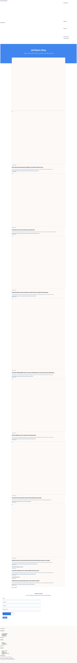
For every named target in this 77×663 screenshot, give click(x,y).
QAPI (12, 438)
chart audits (27, 438)
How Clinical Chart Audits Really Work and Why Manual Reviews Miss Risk (26, 497)
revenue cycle (37, 233)
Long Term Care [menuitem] (4, 644)
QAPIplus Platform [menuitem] (5, 633)
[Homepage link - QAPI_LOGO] (2, 655)
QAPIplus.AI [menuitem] (4, 635)
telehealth (26, 376)
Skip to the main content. (3, 0)
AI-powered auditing (27, 233)
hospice (18, 170)
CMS (12, 376)
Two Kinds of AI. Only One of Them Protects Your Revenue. (23, 229)
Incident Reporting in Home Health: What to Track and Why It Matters (25, 580)
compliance (20, 501)
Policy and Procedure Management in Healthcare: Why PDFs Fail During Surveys (27, 167)
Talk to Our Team (66, 36)
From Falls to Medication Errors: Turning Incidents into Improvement (25, 570)
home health (20, 170)
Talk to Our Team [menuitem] (4, 650)
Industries (65, 21)
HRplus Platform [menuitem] (4, 634)
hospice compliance (32, 233)
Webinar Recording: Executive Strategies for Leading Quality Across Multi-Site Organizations (30, 292)
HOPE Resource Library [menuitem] (5, 653)
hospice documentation (32, 438)
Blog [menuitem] (3, 651)
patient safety (13, 584)
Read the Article (14, 171)
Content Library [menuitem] (4, 652)
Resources (65, 28)
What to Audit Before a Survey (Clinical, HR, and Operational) (24, 435)
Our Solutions (66, 2)
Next (15, 587)
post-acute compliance (35, 170)
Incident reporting (31, 584)
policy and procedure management (27, 170)
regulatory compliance (16, 376)
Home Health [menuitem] (4, 643)
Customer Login (66, 38)
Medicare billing (22, 376)
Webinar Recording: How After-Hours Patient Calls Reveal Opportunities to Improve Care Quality (31, 560)
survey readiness (14, 170)
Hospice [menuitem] (3, 642)
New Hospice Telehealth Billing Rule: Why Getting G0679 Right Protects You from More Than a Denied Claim (33, 372)
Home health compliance (20, 233)
